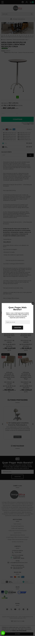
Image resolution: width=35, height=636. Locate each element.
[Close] (33, 303)
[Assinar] (17, 328)
